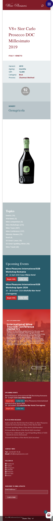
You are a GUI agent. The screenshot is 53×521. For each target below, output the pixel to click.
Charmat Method (26, 77)
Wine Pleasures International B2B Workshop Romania (23, 270)
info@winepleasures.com (19, 454)
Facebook (9, 464)
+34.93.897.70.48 (14, 452)
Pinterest (9, 472)
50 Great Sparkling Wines (16, 243)
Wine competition (13, 222)
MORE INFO (38, 367)
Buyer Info (11, 279)
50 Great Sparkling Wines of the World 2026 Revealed (24, 427)
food (8, 237)
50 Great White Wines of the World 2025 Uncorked (22, 430)
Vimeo (8, 475)
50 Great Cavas (12, 240)
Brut (21, 75)
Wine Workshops (12, 225)
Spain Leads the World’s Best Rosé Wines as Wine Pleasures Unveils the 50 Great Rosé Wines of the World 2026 (26, 424)
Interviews (10, 218)
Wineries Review (12, 234)
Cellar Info (23, 279)
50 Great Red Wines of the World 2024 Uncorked (22, 438)
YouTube (9, 473)
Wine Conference (12, 231)
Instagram (9, 468)
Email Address (11, 489)
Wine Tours (10, 228)
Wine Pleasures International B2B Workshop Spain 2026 (23, 286)
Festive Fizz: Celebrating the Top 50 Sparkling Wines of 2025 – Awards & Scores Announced (26, 434)
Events (8, 215)
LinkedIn (9, 470)
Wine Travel (10, 247)
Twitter (8, 466)
